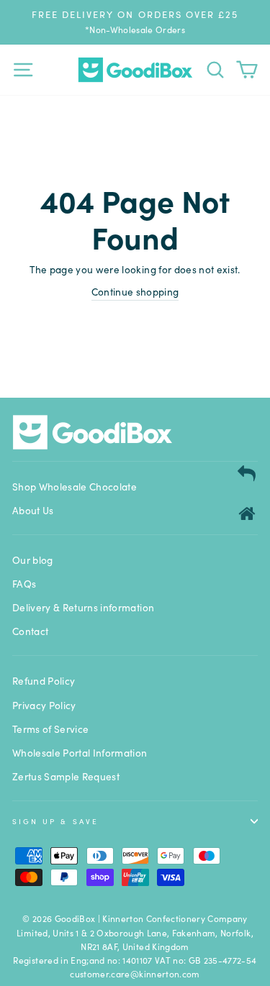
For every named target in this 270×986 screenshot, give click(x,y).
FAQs (24, 583)
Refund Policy (43, 681)
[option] (135, 21)
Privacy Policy (44, 705)
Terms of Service (50, 729)
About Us (33, 510)
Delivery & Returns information (83, 607)
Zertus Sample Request (66, 776)
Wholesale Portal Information (80, 752)
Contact (30, 631)
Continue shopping (135, 291)
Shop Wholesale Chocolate (74, 486)
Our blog (32, 560)
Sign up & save (55, 821)
